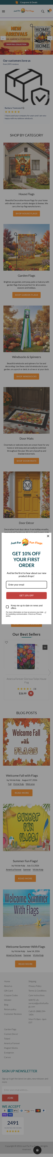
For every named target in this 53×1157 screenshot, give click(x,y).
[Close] (48, 536)
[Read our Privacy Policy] (45, 612)
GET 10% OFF (26, 595)
